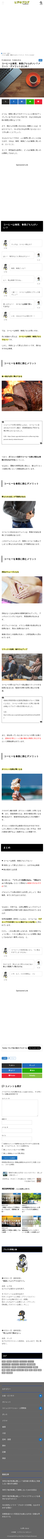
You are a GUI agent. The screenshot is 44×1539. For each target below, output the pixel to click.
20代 (3, 1361)
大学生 (14, 1367)
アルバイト (23, 1361)
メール (5, 1127)
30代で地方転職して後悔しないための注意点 (19, 1490)
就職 (3, 1370)
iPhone (9, 1361)
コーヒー (12, 1058)
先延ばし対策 (6, 1367)
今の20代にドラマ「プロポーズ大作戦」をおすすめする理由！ (21, 1506)
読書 (39, 1370)
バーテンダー (6, 1364)
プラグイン (15, 1364)
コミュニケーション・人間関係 (14, 1408)
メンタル (22, 1364)
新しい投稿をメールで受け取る (14, 1153)
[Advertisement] (22, 29)
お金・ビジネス (8, 1396)
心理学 (13, 1370)
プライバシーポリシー (25, 1532)
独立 (30, 1370)
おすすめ (15, 1361)
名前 (4, 1119)
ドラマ (4, 1421)
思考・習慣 (6, 1439)
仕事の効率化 (31, 1364)
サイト (4, 1135)
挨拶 (26, 1370)
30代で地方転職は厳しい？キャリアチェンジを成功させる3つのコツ (21, 1497)
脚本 (4, 1446)
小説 (4, 1433)
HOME (14, 1532)
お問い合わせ (25, 1528)
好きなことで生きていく (25, 1367)
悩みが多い (20, 1370)
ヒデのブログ (21, 1536)
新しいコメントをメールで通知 (14, 1150)
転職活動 (9, 1373)
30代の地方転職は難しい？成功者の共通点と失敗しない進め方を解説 (21, 1482)
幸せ (8, 1370)
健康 (5, 1058)
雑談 (4, 1458)
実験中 (35, 1367)
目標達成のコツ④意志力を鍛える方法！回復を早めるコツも (21, 1515)
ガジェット (6, 1402)
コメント (6, 1098)
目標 (35, 1370)
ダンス (4, 1414)
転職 (3, 1373)
